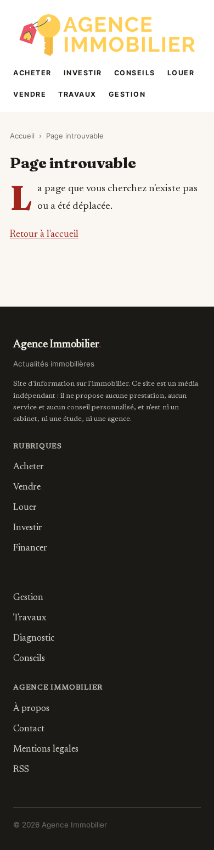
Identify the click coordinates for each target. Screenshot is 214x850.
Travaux (77, 94)
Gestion (127, 94)
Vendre (29, 94)
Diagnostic (33, 638)
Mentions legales (45, 749)
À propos (31, 708)
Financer (30, 548)
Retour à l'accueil (44, 235)
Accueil (22, 135)
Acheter (32, 73)
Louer (181, 73)
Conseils (134, 73)
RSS (21, 769)
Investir (83, 73)
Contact (28, 729)
